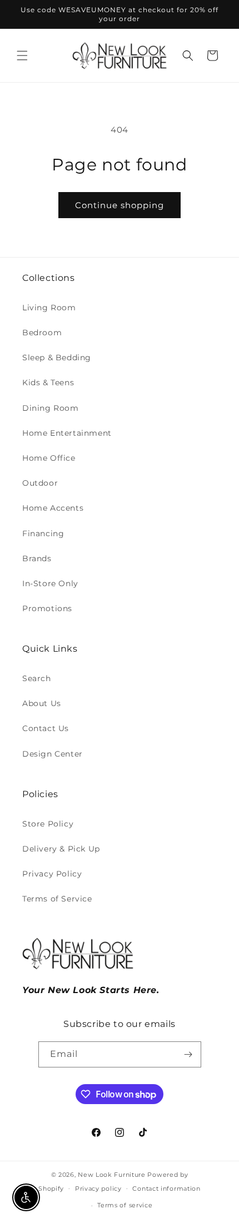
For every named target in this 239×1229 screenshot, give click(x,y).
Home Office (49, 458)
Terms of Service (57, 899)
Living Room (49, 308)
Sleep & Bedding (56, 357)
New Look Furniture (112, 1174)
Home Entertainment (67, 433)
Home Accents (52, 508)
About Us (41, 703)
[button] (22, 55)
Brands (37, 558)
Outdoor (40, 483)
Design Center (52, 754)
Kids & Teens (48, 382)
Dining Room (50, 408)
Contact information (166, 1188)
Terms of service (124, 1205)
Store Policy (47, 824)
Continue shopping (119, 205)
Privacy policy (98, 1188)
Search (36, 678)
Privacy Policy (52, 874)
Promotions (47, 608)
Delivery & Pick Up (61, 849)
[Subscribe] (188, 1054)
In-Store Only (50, 583)
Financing (43, 533)
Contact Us (45, 728)
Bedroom (42, 333)
